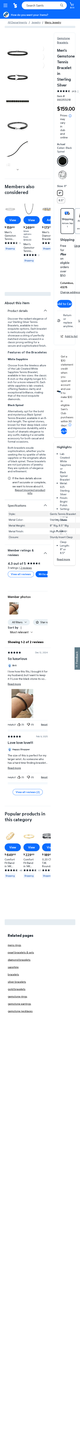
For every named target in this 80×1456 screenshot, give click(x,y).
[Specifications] (45, 505)
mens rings (14, 945)
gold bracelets (16, 989)
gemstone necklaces (20, 1011)
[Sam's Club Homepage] (15, 5)
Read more (63, 559)
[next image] (18, 169)
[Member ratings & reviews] (45, 552)
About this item (17, 303)
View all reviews (21, 574)
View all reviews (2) (28, 792)
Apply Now (64, 431)
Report (44, 724)
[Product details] (45, 310)
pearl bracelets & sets (21, 952)
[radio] (62, 162)
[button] (14, 608)
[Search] (62, 5)
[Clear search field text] (57, 5)
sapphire (13, 967)
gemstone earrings (19, 1004)
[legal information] (70, 115)
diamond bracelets (19, 960)
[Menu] (6, 5)
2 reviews (26, 568)
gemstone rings (17, 996)
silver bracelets (17, 982)
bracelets (13, 974)
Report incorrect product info (30, 491)
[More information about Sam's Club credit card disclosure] (69, 424)
